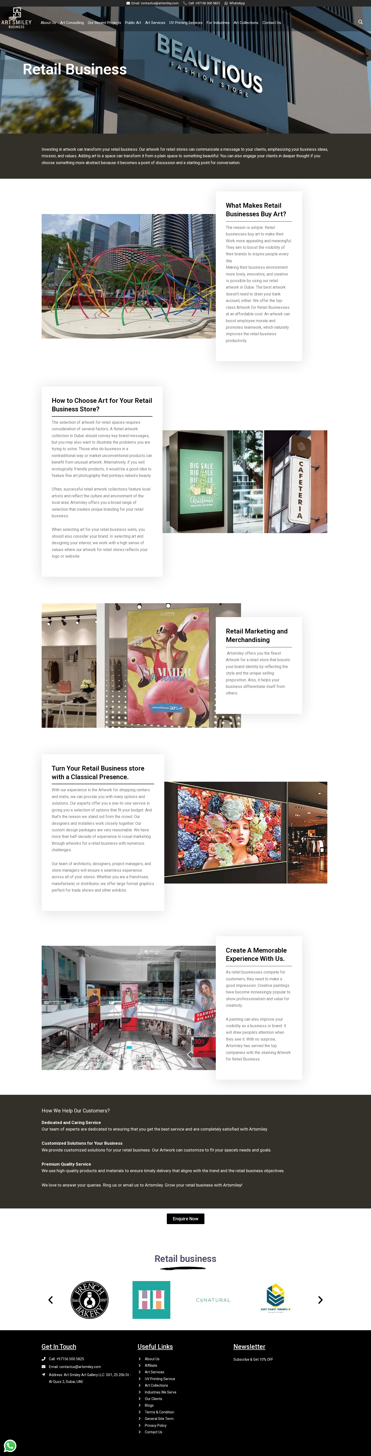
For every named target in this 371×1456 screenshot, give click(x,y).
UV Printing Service (160, 1379)
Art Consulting (72, 22)
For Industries (218, 22)
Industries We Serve (160, 1392)
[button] (185, 1219)
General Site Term (159, 1419)
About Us (48, 22)
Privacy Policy (156, 1425)
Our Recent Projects (104, 22)
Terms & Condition (159, 1412)
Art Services (155, 22)
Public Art (133, 22)
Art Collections (246, 22)
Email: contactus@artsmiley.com (75, 1367)
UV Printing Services (186, 22)
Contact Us (271, 22)
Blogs (149, 1405)
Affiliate (151, 1365)
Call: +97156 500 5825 (66, 1359)
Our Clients (153, 1399)
